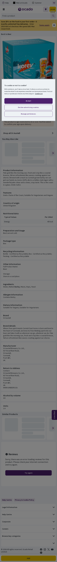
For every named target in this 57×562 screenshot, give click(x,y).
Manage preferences (28, 114)
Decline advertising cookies (28, 107)
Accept (28, 101)
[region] (28, 100)
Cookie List (39, 94)
